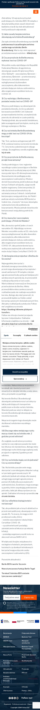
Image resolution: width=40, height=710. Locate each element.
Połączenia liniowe (28, 633)
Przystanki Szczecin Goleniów (10, 662)
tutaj (16, 608)
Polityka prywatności (19, 704)
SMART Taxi (7, 641)
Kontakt (6, 687)
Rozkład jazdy (27, 661)
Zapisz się (28, 597)
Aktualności (7, 669)
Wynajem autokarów (26, 642)
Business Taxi (27, 637)
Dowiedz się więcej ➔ (20, 6)
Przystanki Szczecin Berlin (29, 656)
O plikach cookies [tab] (31, 335)
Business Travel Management (27, 648)
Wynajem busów (9, 646)
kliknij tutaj (31, 53)
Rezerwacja (7, 633)
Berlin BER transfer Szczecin (14, 564)
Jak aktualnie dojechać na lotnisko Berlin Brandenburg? (18, 324)
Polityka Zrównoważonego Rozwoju (9, 679)
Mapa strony (31, 704)
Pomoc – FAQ (26, 690)
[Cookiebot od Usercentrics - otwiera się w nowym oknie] (28, 329)
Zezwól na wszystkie (20, 372)
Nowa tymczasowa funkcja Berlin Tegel (18, 568)
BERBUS (6, 637)
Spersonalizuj (19, 379)
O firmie (25, 687)
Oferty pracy (8, 690)
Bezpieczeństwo (9, 673)
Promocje (25, 669)
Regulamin (7, 704)
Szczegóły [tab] (17, 335)
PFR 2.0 (24, 673)
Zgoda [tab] (6, 335)
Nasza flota (7, 655)
